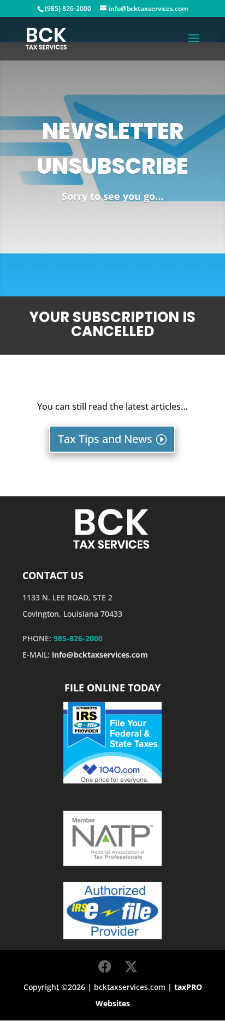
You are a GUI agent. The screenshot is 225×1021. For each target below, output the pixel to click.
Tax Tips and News (105, 439)
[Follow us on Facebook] (104, 966)
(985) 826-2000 (68, 8)
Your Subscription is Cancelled (112, 325)
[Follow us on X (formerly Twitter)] (131, 966)
